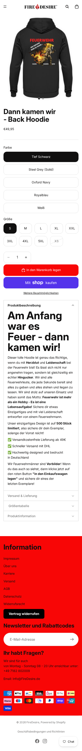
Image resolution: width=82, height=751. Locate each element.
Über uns (9, 566)
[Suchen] (67, 6)
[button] (41, 305)
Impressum (11, 558)
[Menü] (5, 7)
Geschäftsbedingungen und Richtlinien (41, 731)
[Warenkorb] (77, 6)
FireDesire (32, 722)
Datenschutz (12, 596)
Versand (9, 581)
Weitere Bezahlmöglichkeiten (41, 293)
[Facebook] (37, 741)
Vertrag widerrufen (24, 614)
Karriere (9, 574)
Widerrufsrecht (14, 604)
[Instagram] (44, 741)
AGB (6, 588)
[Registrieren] (72, 639)
